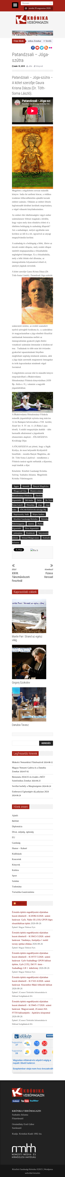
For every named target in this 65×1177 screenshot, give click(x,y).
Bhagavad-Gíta (20, 491)
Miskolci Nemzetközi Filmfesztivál (27, 762)
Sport (14, 876)
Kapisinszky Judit (21, 514)
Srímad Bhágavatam (30, 538)
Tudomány (17, 886)
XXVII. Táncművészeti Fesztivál (20, 575)
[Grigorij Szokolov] (30, 662)
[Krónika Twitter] (34, 1102)
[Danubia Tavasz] (30, 704)
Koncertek (16, 859)
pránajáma (18, 533)
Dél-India (29, 500)
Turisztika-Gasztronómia (23, 892)
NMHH (21, 903)
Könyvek (39, 66)
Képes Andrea (38, 514)
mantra (31, 524)
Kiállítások (17, 854)
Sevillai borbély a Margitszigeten (49, 41)
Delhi (39, 500)
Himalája (30, 505)
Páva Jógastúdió (32, 528)
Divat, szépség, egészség (23, 832)
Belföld (15, 821)
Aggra (16, 486)
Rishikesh (30, 533)
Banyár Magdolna (41, 486)
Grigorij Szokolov (21, 682)
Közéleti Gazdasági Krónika (26, 519)
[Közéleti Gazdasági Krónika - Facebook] (16, 1102)
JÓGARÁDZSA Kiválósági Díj (33, 509)
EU (13, 837)
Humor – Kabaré (19, 848)
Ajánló (15, 815)
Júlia (30, 66)
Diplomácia (17, 826)
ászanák (26, 486)
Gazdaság (16, 843)
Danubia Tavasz (20, 724)
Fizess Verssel (48, 573)
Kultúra (15, 870)
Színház (15, 881)
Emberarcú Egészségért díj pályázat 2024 (30, 791)
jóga (40, 505)
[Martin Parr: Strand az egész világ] (30, 616)
